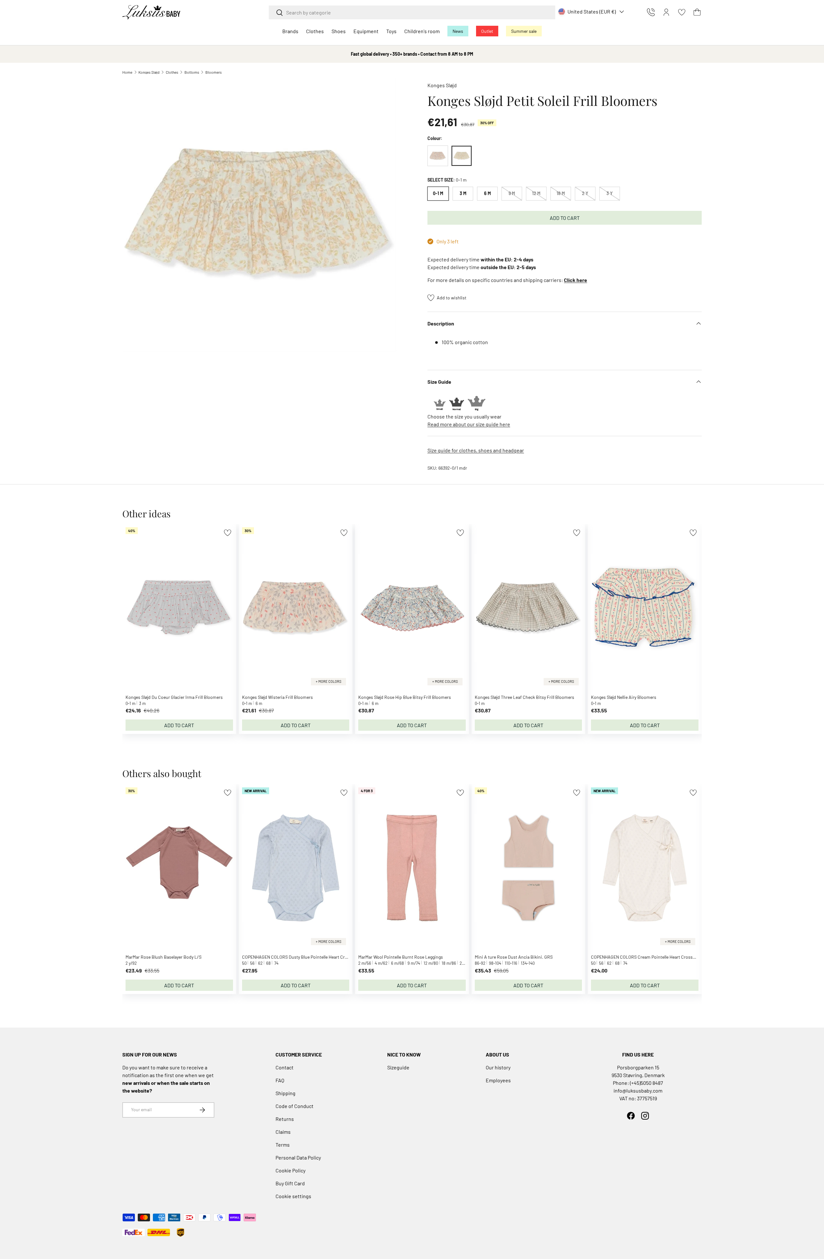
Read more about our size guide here (468, 424)
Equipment (366, 31)
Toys (391, 31)
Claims (283, 1132)
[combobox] (412, 12)
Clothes (315, 31)
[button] (697, 12)
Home (127, 72)
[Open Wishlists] (682, 12)
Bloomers (213, 72)
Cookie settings (293, 1196)
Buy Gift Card (290, 1183)
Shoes (339, 31)
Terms (283, 1145)
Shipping (285, 1093)
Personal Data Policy (298, 1157)
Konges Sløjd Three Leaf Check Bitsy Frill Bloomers (524, 697)
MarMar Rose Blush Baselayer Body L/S (163, 957)
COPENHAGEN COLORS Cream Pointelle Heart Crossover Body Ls (654, 957)
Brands (290, 31)
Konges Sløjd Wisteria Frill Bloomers (277, 697)
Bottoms (191, 72)
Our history (498, 1067)
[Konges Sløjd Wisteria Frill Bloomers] (437, 156)
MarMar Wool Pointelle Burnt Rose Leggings (400, 957)
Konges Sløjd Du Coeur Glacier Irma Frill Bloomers (174, 697)
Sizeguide (398, 1067)
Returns (285, 1119)
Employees (498, 1080)
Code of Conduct (295, 1106)
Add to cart (565, 218)
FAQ (280, 1080)
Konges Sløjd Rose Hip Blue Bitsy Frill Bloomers (404, 697)
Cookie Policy (290, 1170)
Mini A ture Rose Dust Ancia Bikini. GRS (514, 957)
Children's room (422, 31)
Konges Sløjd (149, 72)
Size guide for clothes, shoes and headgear (475, 450)
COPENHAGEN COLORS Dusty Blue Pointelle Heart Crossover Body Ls (309, 957)
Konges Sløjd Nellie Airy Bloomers (623, 697)
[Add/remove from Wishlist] (227, 532)
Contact (285, 1067)
